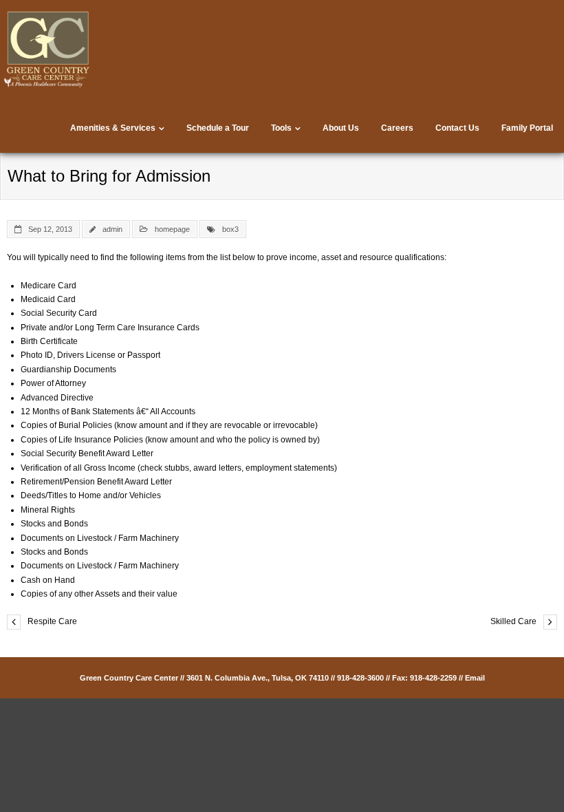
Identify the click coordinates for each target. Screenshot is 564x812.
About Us (341, 128)
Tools (281, 128)
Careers (397, 128)
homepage (172, 229)
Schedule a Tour (217, 128)
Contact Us (457, 128)
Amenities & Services (112, 128)
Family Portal (527, 128)
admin (112, 229)
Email (475, 678)
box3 (230, 229)
